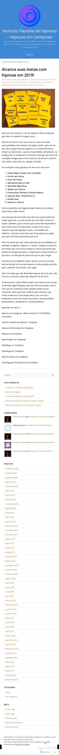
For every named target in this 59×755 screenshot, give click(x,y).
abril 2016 (10, 596)
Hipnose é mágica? (13, 392)
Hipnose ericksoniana (45, 82)
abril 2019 (10, 491)
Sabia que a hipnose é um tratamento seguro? (24, 405)
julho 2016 (10, 583)
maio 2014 (10, 671)
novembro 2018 (12, 504)
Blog (7, 692)
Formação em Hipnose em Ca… (41, 451)
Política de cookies (22, 744)
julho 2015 (10, 618)
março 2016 (10, 600)
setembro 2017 (12, 534)
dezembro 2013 (12, 679)
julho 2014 (10, 662)
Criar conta (10, 709)
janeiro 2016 (11, 609)
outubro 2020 (11, 473)
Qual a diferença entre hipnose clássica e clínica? (25, 401)
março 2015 (10, 636)
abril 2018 (10, 517)
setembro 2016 (12, 574)
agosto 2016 (11, 578)
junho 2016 (10, 587)
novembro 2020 (12, 469)
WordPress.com (12, 727)
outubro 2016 (11, 570)
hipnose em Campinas (28, 82)
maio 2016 (10, 592)
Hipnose (5, 82)
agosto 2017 (11, 539)
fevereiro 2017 (11, 556)
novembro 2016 (12, 565)
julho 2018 (10, 513)
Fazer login (10, 714)
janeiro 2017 (11, 561)
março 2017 (10, 552)
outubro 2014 (11, 653)
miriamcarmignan (19, 442)
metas (25, 85)
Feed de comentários (14, 722)
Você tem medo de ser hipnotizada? (20, 396)
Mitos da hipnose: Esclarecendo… (42, 434)
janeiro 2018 (11, 521)
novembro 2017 (12, 530)
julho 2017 (10, 543)
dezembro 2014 (12, 649)
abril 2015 (10, 631)
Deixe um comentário (36, 85)
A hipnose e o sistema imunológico (19, 387)
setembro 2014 (12, 658)
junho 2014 (10, 666)
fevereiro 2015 (11, 640)
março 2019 (10, 495)
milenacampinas (19, 416)
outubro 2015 (11, 614)
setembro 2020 (12, 477)
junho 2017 (10, 548)
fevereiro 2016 (11, 605)
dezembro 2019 (12, 486)
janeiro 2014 (11, 675)
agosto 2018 (11, 508)
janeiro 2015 (11, 644)
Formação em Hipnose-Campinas (42, 416)
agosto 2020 (11, 482)
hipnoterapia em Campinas (12, 85)
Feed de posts (11, 718)
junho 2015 (10, 622)
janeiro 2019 (11, 499)
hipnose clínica (14, 82)
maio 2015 (10, 627)
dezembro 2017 (12, 526)
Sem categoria (44, 79)
